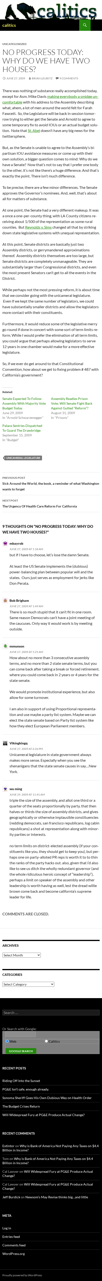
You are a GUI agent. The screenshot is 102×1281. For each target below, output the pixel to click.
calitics (9, 25)
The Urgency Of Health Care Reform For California (39, 503)
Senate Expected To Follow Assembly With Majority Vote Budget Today (24, 403)
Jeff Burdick (11, 1197)
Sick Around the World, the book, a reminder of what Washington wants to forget (50, 483)
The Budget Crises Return (21, 1106)
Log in (6, 1228)
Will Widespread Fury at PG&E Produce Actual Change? (43, 1115)
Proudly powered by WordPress (22, 1275)
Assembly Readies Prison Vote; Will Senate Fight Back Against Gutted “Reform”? (71, 403)
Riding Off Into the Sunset (21, 1081)
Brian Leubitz (42, 78)
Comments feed (14, 1245)
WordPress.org (13, 1254)
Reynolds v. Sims (38, 227)
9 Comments (69, 78)
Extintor (8, 1146)
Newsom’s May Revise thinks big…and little (56, 1197)
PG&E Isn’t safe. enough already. (25, 1089)
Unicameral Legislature (23, 457)
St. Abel (34, 130)
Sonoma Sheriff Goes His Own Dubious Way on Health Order (47, 1098)
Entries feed (11, 1237)
